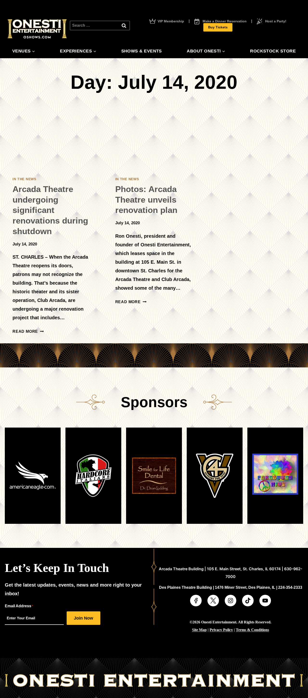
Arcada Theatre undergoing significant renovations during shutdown (50, 210)
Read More (28, 331)
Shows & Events (141, 51)
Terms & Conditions (252, 630)
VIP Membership (171, 21)
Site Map (199, 630)
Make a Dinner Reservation (225, 21)
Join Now (83, 618)
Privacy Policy (221, 630)
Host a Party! (275, 21)
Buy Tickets (218, 27)
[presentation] (51, 137)
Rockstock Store (273, 51)
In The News (24, 179)
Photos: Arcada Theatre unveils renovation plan (146, 199)
